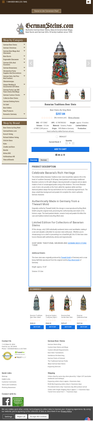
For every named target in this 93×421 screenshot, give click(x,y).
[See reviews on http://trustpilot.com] (18, 402)
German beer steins (77, 243)
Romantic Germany (10, 114)
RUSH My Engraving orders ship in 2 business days (65, 384)
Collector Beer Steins (10, 98)
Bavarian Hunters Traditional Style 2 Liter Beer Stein (51, 317)
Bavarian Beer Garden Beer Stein (67, 316)
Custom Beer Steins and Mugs (58, 347)
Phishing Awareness (9, 387)
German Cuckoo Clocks (11, 95)
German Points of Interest (56, 358)
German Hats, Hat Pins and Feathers (11, 77)
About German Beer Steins (56, 364)
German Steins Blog (54, 344)
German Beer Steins (10, 45)
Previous (31, 63)
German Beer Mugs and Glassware (11, 52)
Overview (33, 160)
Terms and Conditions (9, 385)
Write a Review (73, 118)
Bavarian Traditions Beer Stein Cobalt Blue (36, 317)
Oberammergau (8, 81)
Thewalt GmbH (66, 257)
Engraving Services (54, 366)
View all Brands (8, 160)
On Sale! (6, 104)
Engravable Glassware (11, 59)
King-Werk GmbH (73, 260)
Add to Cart (36, 327)
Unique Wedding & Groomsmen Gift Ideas (11, 86)
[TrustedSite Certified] (19, 353)
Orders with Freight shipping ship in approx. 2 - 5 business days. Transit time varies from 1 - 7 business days (69, 391)
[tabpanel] (36, 310)
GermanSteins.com (10, 131)
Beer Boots (7, 56)
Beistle (5, 150)
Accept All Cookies (38, 416)
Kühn (5, 144)
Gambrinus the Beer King (56, 355)
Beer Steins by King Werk (11, 128)
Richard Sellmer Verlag (11, 137)
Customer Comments (9, 382)
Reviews (44, 160)
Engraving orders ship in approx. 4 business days (64, 381)
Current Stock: (55, 142)
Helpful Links (6, 379)
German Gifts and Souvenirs (9, 64)
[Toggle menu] (3, 3)
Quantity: (69, 141)
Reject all (21, 416)
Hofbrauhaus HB (9, 156)
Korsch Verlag (8, 134)
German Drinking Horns (11, 101)
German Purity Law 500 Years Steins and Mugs (11, 91)
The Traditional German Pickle (58, 361)
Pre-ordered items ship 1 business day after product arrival (67, 387)
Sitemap (4, 376)
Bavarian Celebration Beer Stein (82, 317)
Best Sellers (7, 108)
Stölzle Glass (8, 140)
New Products (8, 111)
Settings (8, 416)
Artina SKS (7, 153)
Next (88, 63)
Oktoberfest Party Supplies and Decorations (12, 72)
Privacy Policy (66, 411)
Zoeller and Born (9, 147)
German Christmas (9, 48)
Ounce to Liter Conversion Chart (46, 11)
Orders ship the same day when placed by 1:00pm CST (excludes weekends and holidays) (69, 377)
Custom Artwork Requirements (58, 350)
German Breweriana (10, 68)
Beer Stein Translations (55, 353)
